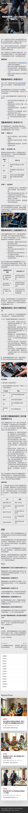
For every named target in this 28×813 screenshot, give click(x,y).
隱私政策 (4, 686)
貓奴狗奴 (4, 661)
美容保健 (9, 637)
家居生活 (4, 658)
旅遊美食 (4, 673)
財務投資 (4, 676)
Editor (21, 23)
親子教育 (4, 663)
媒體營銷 (4, 656)
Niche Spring (6, 3)
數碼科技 (4, 666)
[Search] (26, 3)
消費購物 (4, 668)
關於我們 (4, 679)
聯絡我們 (4, 681)
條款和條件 (5, 684)
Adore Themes (15, 810)
